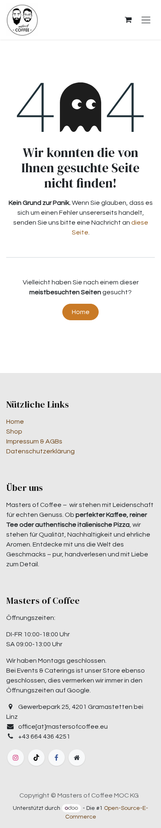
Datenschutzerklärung (40, 451)
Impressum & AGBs (34, 441)
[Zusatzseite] (77, 757)
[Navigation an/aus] (146, 20)
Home (81, 312)
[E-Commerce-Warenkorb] (128, 20)
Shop (14, 431)
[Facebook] (56, 757)
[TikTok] (36, 757)
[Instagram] (15, 757)
